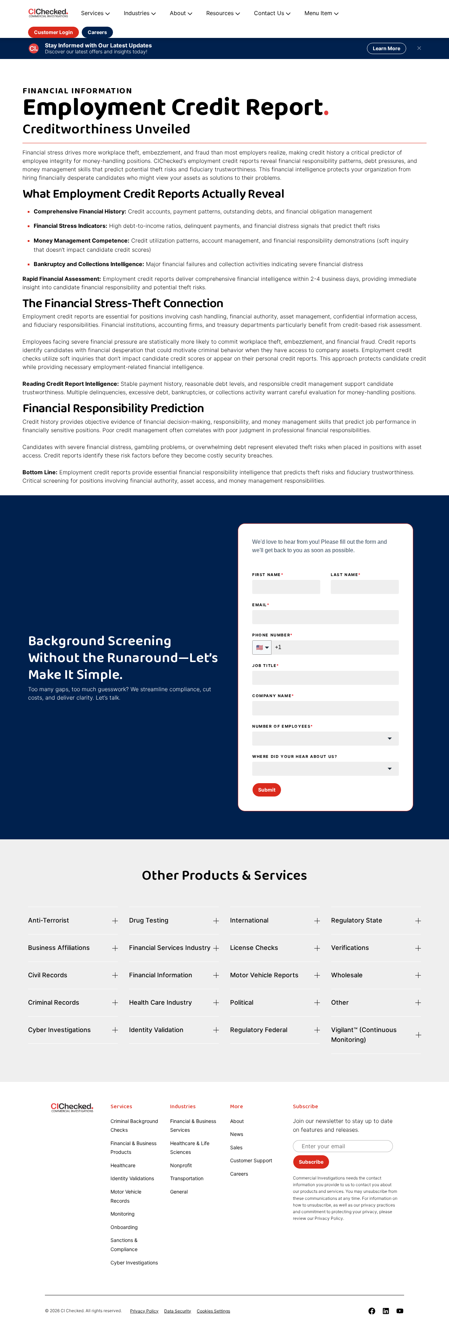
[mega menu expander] (106, 13)
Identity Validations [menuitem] (132, 1178)
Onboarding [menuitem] (124, 1227)
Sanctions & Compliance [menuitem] (124, 1244)
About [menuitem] (237, 1121)
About (178, 12)
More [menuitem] (236, 1107)
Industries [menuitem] (183, 1107)
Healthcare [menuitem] (122, 1165)
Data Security (177, 1311)
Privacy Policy (144, 1311)
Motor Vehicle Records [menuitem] (125, 1196)
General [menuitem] (179, 1192)
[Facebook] (372, 1311)
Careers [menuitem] (239, 1174)
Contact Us (269, 12)
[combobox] (325, 739)
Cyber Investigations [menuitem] (134, 1262)
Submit (266, 790)
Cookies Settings (213, 1311)
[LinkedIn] (386, 1311)
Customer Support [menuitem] (251, 1160)
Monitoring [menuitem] (122, 1214)
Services (92, 12)
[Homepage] (48, 13)
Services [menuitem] (121, 1107)
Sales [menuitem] (236, 1147)
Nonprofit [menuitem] (181, 1165)
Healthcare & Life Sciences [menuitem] (189, 1147)
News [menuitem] (236, 1134)
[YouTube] (400, 1311)
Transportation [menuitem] (186, 1178)
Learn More (386, 48)
